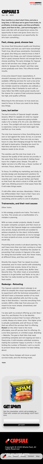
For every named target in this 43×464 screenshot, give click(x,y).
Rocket (15, 456)
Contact (31, 456)
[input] (21, 420)
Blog (37, 456)
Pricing (23, 456)
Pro (9, 456)
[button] (21, 425)
